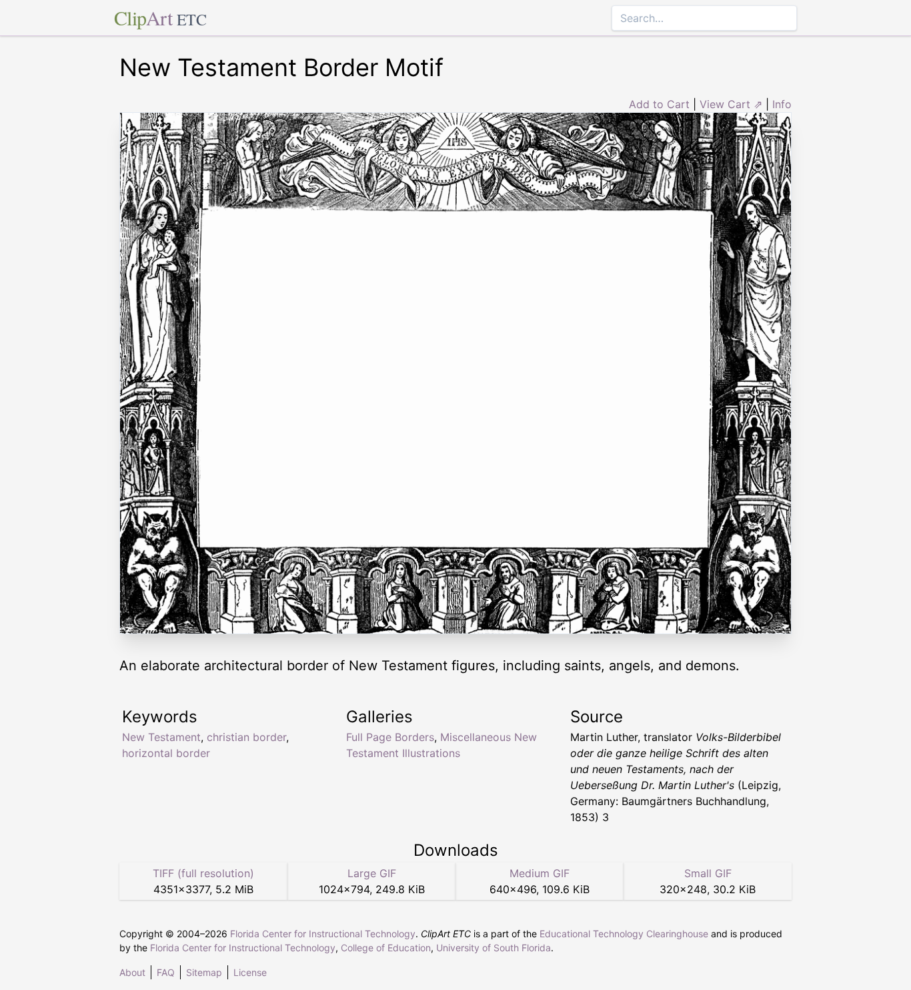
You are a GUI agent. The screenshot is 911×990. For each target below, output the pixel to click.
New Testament (161, 737)
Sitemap (204, 972)
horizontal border (166, 753)
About (132, 972)
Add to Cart (659, 104)
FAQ (166, 972)
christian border (246, 737)
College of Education (386, 947)
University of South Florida (493, 947)
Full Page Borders (390, 737)
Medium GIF (540, 873)
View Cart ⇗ (731, 104)
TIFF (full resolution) (203, 873)
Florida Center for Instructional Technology (322, 933)
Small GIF (708, 873)
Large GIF (371, 873)
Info (782, 104)
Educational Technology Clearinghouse (624, 933)
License (250, 972)
